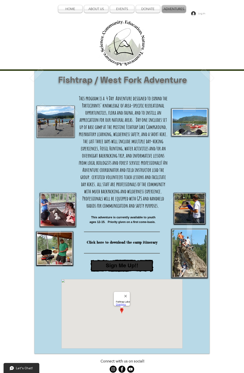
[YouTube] (130, 369)
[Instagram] (113, 369)
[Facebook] (121, 369)
